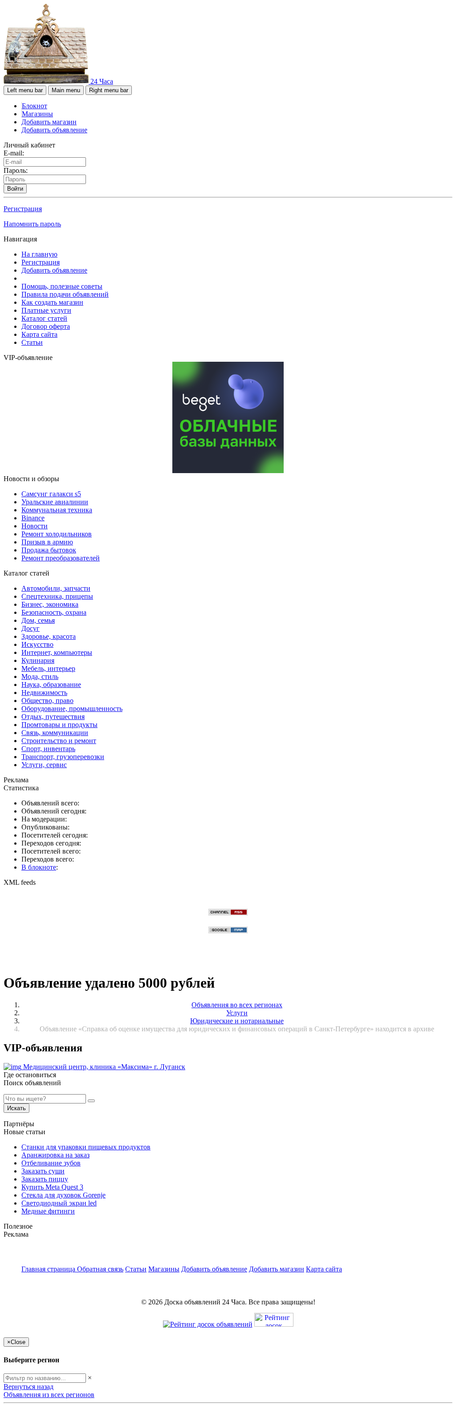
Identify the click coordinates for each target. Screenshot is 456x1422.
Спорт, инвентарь (48, 748)
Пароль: (16, 170)
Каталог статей (44, 318)
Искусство (37, 644)
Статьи (32, 342)
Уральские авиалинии (54, 502)
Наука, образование (51, 684)
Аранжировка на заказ (55, 1155)
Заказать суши (43, 1171)
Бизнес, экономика (49, 604)
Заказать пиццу (44, 1179)
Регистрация (23, 208)
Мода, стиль (39, 676)
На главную (39, 254)
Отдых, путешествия (53, 716)
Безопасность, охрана (53, 612)
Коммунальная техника (56, 510)
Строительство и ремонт (58, 740)
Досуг (30, 628)
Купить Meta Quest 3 (52, 1187)
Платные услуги (46, 310)
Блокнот (34, 106)
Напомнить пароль (32, 224)
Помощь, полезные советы (61, 286)
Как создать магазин (52, 302)
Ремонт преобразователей (60, 558)
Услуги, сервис (44, 764)
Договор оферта (45, 326)
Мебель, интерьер (48, 668)
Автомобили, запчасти (55, 588)
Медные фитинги (48, 1211)
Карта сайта (39, 334)
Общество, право (47, 700)
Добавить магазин (49, 122)
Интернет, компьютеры (56, 652)
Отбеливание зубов (51, 1163)
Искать (16, 1108)
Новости (34, 526)
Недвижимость (44, 692)
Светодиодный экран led (59, 1203)
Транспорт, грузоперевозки (62, 756)
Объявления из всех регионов (49, 1394)
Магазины (37, 114)
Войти (15, 188)
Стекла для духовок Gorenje (63, 1195)
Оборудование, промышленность (71, 708)
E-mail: (14, 153)
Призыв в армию (47, 542)
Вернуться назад (28, 1386)
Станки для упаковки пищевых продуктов (86, 1147)
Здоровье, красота (48, 636)
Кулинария (37, 660)
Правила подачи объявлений (65, 294)
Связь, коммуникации (54, 732)
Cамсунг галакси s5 (51, 494)
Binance (33, 518)
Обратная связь (100, 1269)
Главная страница (49, 1269)
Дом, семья (38, 620)
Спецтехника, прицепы (57, 596)
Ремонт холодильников (56, 534)
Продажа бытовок (48, 550)
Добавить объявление (54, 130)
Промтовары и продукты (59, 724)
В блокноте (38, 867)
